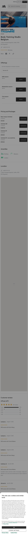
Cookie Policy (14, 532)
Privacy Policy (6, 523)
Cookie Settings (14, 530)
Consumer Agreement (12, 522)
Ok (14, 527)
